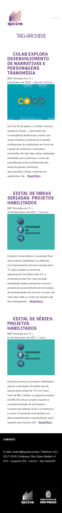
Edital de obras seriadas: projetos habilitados (30, 198)
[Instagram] (40, 3)
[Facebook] (21, 3)
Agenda (38, 82)
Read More (34, 176)
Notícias (48, 82)
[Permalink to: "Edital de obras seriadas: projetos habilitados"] (31, 232)
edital (42, 337)
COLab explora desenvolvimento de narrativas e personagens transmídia (28, 63)
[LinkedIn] (28, 3)
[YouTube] (34, 3)
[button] (55, 14)
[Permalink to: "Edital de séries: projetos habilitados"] (31, 357)
